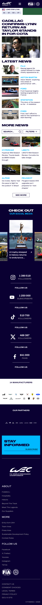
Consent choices (11, 587)
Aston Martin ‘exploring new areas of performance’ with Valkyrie (30, 82)
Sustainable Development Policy (15, 534)
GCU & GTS (7, 597)
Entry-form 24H (8, 522)
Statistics (27, 100)
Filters (30, 131)
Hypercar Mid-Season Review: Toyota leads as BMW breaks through (11, 156)
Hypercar (8, 150)
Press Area (6, 530)
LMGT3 (25, 150)
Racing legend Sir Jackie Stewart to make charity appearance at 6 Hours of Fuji (30, 70)
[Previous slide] (4, 239)
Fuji (23, 66)
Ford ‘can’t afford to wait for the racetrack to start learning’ (30, 116)
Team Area (6, 526)
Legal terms (8, 591)
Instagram (6, 561)
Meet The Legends (10, 507)
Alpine (6, 178)
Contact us (8, 584)
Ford (23, 88)
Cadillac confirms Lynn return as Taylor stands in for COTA (19, 27)
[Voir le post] (31, 255)
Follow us (21, 287)
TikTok (4, 565)
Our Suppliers (7, 511)
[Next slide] (38, 239)
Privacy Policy (9, 594)
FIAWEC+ (6, 492)
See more (21, 195)
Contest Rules (8, 538)
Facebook (6, 549)
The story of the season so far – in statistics (30, 103)
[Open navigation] (19, 4)
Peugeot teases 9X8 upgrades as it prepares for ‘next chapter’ (30, 184)
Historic (5, 499)
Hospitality (6, 496)
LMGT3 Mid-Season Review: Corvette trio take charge (30, 155)
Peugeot (27, 178)
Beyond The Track (9, 503)
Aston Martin (29, 77)
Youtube (5, 557)
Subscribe (31, 449)
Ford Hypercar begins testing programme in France (29, 93)
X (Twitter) (6, 553)
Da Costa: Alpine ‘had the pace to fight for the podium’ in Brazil (11, 183)
